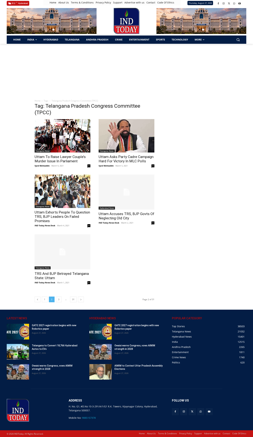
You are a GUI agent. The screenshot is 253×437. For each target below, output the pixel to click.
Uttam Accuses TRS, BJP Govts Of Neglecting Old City (126, 216)
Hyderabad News (107, 208)
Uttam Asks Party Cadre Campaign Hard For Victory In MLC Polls (126, 159)
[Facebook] (218, 3)
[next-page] (81, 299)
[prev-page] (37, 299)
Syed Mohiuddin (42, 165)
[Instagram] (223, 3)
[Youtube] (239, 3)
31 (73, 299)
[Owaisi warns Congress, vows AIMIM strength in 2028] (18, 372)
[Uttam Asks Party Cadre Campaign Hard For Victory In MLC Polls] (126, 136)
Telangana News (43, 151)
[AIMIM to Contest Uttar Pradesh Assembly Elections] (100, 372)
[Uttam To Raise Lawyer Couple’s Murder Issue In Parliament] (62, 136)
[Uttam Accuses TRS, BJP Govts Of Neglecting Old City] (126, 192)
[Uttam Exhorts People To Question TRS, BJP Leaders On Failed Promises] (62, 191)
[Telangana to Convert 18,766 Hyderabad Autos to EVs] (18, 352)
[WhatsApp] (234, 3)
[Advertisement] (126, 69)
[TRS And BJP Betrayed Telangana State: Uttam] (62, 251)
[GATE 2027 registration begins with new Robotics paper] (18, 331)
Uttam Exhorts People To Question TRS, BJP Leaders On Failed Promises (62, 216)
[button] (50, 30)
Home (37, 100)
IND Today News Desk (45, 225)
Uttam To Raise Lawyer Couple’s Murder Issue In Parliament (60, 159)
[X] (229, 3)
